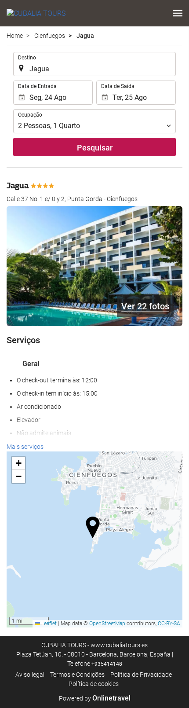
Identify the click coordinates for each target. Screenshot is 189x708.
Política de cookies (94, 683)
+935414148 (106, 664)
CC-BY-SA (169, 623)
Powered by (95, 698)
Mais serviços (25, 446)
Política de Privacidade (141, 674)
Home (15, 35)
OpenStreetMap (107, 623)
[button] (177, 13)
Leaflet (48, 623)
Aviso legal (29, 674)
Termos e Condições (77, 674)
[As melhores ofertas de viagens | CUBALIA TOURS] (36, 13)
